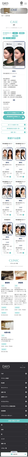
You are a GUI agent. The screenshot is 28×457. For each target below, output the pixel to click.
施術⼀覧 (3, 443)
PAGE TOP (22, 367)
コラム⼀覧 (4, 448)
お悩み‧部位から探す (14, 421)
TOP (2, 15)
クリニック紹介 (5, 378)
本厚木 (21, 33)
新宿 (15, 33)
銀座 (15, 35)
